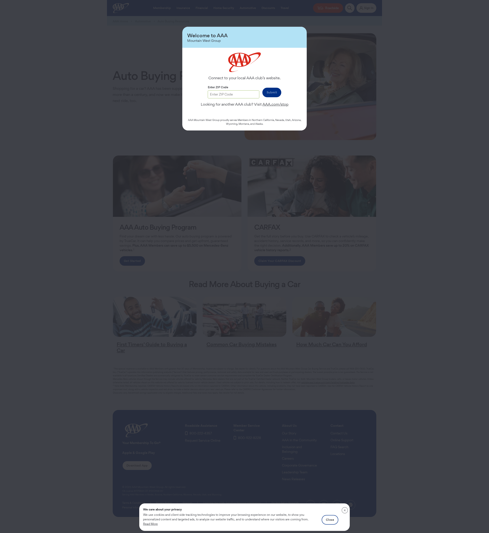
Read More (150, 524)
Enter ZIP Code (218, 87)
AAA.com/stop (275, 104)
